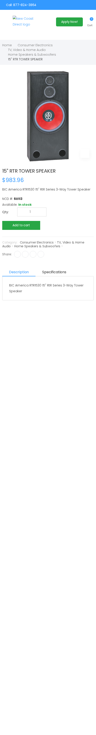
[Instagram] (33, 254)
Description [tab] (19, 272)
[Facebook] (17, 254)
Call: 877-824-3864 (21, 5)
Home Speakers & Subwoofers (32, 54)
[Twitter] (25, 254)
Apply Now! (69, 21)
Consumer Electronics (35, 45)
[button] (90, 22)
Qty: (5, 212)
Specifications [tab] (54, 272)
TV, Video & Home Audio (27, 50)
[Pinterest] (41, 254)
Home (7, 45)
